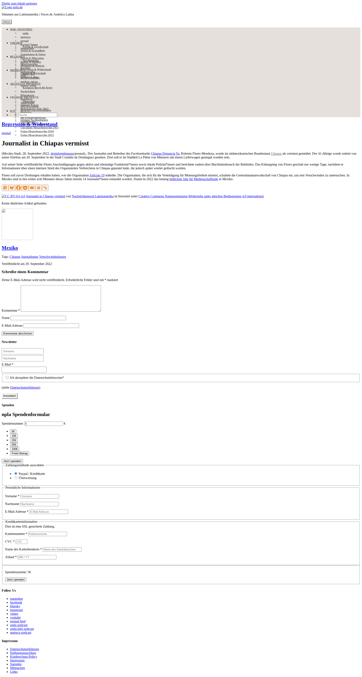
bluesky (15, 606)
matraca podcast (20, 632)
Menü (6, 21)
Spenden (16, 664)
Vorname (12, 496)
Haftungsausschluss (23, 653)
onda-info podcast (22, 629)
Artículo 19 (97, 175)
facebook (16, 602)
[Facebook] (18, 187)
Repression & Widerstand (29, 124)
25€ (14, 440)
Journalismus (29, 256)
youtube (15, 617)
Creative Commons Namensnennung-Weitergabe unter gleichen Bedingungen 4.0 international (201, 196)
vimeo (14, 613)
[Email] (31, 187)
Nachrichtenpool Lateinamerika (93, 196)
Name (6, 318)
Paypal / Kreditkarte (32, 473)
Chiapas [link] (276, 153)
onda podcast (18, 625)
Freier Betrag (19, 453)
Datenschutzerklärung (24, 387)
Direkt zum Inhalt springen (19, 3)
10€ (14, 435)
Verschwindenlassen (52, 256)
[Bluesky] (11, 187)
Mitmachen (17, 668)
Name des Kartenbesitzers (23, 549)
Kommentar (11, 310)
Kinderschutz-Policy (23, 656)
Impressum (17, 660)
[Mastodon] (5, 187)
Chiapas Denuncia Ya (165, 153)
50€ (14, 444)
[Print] (38, 187)
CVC (10, 541)
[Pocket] (25, 187)
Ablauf (11, 557)
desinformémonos (62, 153)
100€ (15, 449)
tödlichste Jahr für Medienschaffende (193, 179)
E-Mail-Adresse (12, 325)
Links (14, 671)
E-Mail (7, 364)
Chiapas (15, 256)
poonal (6, 133)
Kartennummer (16, 534)
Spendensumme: (12, 423)
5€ (13, 431)
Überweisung (27, 478)
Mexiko (10, 248)
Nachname (12, 504)
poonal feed (18, 621)
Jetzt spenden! (12, 461)
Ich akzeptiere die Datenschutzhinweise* (36, 377)
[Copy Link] (45, 187)
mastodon (16, 598)
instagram (16, 610)
